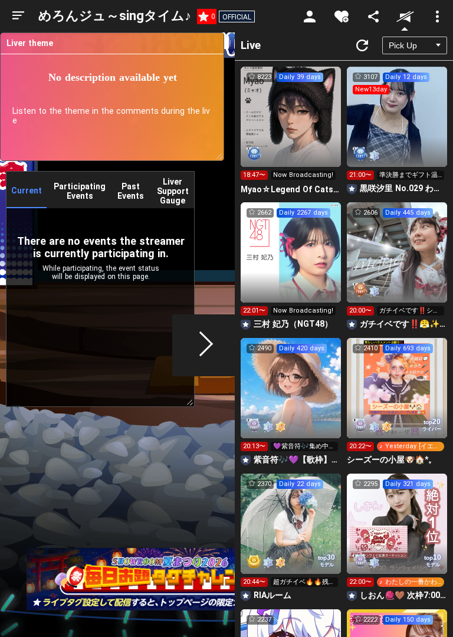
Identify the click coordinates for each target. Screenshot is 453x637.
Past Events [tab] (130, 191)
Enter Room (291, 127)
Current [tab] (26, 190)
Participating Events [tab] (80, 191)
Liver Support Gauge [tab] (173, 191)
